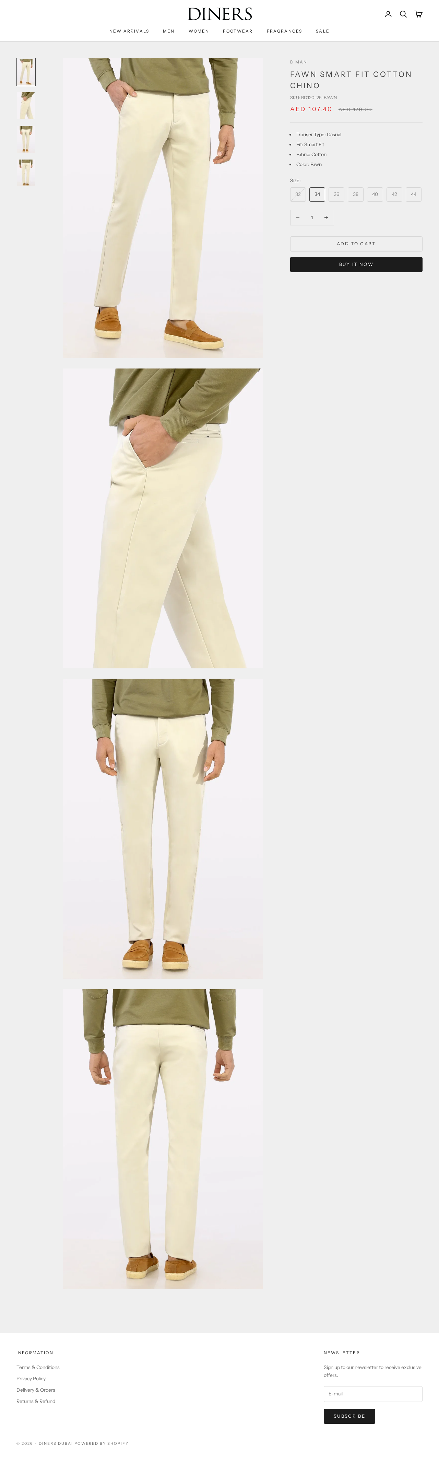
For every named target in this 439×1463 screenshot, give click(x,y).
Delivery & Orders (35, 1390)
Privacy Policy (31, 1379)
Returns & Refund (35, 1401)
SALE (323, 31)
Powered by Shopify (101, 1443)
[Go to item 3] (26, 139)
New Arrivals (129, 31)
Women (199, 31)
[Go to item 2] (26, 106)
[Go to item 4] (26, 173)
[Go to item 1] (26, 72)
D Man (299, 62)
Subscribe (349, 1416)
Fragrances (284, 31)
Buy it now (356, 264)
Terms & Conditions (38, 1367)
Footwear (238, 31)
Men (169, 31)
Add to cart (356, 243)
